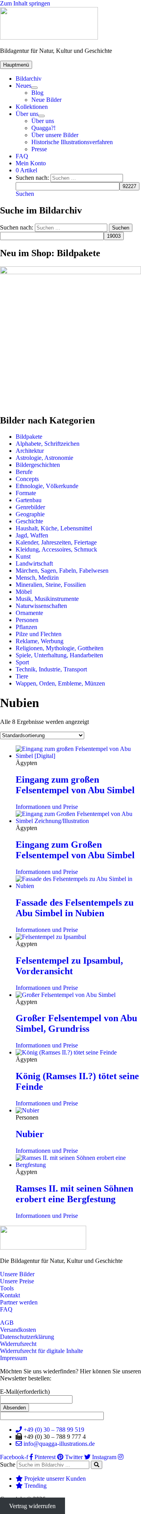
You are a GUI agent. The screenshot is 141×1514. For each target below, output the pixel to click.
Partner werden (19, 1302)
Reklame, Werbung (39, 641)
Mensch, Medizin (37, 577)
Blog (37, 92)
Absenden (14, 1408)
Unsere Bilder (17, 1274)
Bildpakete (29, 436)
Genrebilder (30, 507)
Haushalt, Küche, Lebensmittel (54, 528)
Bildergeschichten (38, 464)
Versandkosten (18, 1329)
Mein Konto (31, 163)
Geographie (30, 514)
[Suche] (96, 1465)
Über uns (27, 113)
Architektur (30, 450)
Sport (22, 662)
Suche (7, 1464)
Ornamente (29, 613)
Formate (26, 493)
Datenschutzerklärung (27, 1336)
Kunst (23, 556)
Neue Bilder (46, 99)
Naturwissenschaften (41, 605)
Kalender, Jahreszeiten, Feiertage (56, 542)
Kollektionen (32, 106)
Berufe (24, 471)
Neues (23, 85)
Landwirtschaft (34, 563)
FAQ (22, 156)
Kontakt (10, 1295)
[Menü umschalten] (34, 88)
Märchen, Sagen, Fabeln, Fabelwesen (62, 570)
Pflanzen (26, 627)
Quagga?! (43, 128)
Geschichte (29, 521)
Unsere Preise (17, 1281)
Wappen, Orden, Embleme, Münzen (60, 683)
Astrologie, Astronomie (44, 457)
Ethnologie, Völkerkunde (47, 486)
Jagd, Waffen (32, 535)
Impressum (13, 1358)
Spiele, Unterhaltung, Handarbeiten (59, 655)
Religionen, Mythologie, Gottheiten (59, 648)
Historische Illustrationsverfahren (72, 142)
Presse (39, 149)
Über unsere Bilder (54, 135)
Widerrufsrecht (18, 1343)
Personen (27, 620)
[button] (25, 193)
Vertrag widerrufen (32, 1506)
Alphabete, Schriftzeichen (48, 443)
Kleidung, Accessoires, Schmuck (56, 549)
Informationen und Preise (47, 806)
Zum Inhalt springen (25, 3)
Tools (7, 1288)
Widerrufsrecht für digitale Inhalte (41, 1351)
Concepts (27, 479)
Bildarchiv (29, 78)
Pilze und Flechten (38, 634)
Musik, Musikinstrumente (47, 598)
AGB (7, 1322)
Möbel (24, 591)
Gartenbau (29, 500)
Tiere (22, 676)
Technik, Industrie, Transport (51, 669)
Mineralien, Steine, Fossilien (51, 584)
